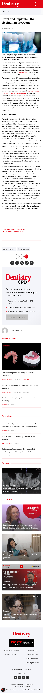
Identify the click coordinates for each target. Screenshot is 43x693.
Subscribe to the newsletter (21, 669)
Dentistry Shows (32, 654)
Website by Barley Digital (22, 686)
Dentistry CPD (32, 650)
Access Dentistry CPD (17, 317)
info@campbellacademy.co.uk (13, 229)
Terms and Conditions (16, 684)
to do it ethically (22, 72)
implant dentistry (23, 249)
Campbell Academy (9, 249)
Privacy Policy (29, 684)
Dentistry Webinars (32, 662)
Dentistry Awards (32, 658)
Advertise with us (10, 654)
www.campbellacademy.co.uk (13, 232)
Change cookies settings (11, 650)
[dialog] (3, 690)
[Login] (35, 4)
